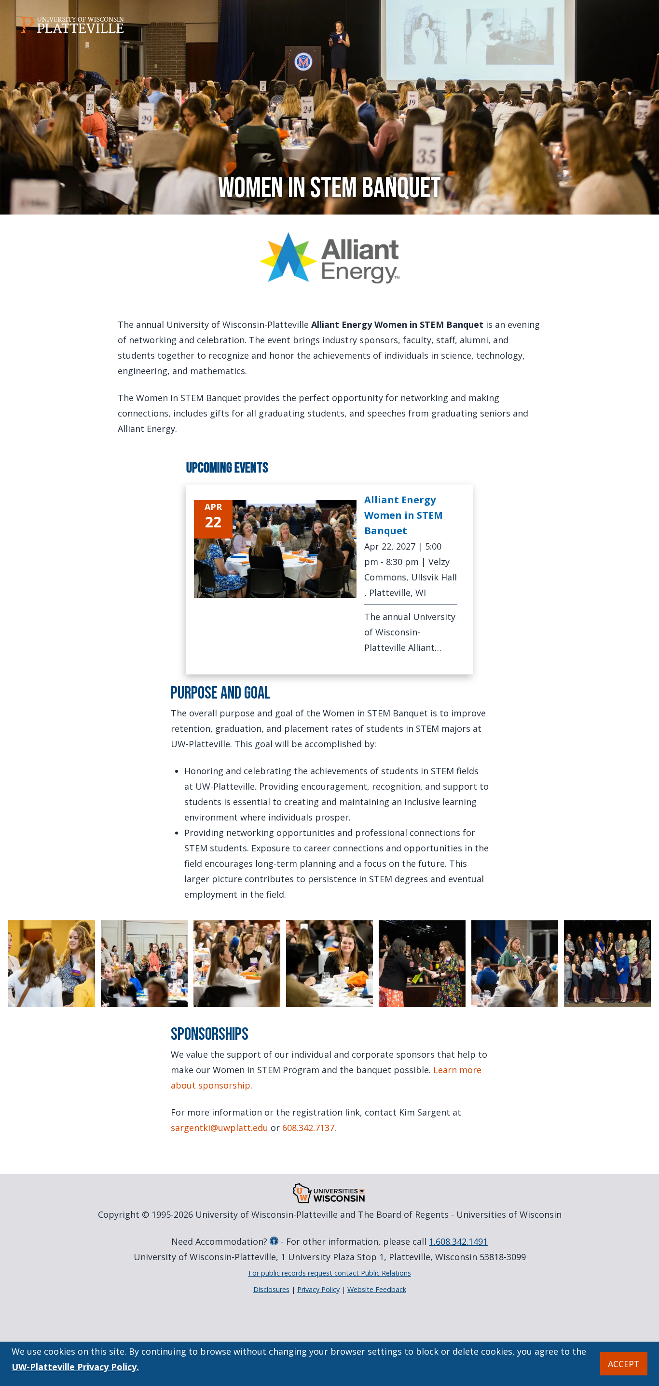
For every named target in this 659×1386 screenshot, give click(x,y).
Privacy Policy (318, 1289)
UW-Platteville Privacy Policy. (75, 1367)
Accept (624, 1364)
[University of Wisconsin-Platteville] (72, 25)
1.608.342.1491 (458, 1241)
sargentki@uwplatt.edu (219, 1127)
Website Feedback (376, 1289)
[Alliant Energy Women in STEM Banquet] (275, 549)
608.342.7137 (308, 1127)
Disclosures (271, 1289)
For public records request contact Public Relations (329, 1273)
